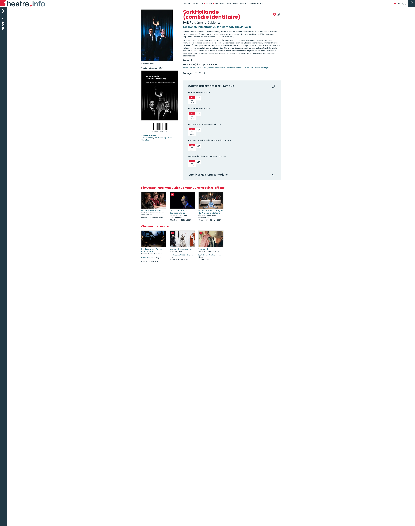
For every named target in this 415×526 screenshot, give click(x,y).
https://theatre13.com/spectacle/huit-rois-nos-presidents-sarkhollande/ (187, 60)
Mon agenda (232, 3)
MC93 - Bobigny (147, 258)
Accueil (187, 3)
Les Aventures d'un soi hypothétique (151, 250)
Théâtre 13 (203, 68)
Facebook (200, 73)
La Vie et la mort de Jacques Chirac (179, 211)
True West (203, 249)
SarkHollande (148, 135)
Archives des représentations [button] (208, 174)
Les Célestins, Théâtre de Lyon (181, 255)
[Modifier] (198, 98)
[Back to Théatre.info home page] (22, 3)
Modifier (279, 14)
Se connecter (411, 3)
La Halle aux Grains (196, 92)
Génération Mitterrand (151, 210)
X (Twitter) (204, 73)
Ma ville (209, 3)
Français (395, 3)
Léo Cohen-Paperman (163, 138)
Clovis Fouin (145, 140)
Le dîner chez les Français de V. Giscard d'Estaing (210, 211)
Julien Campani (147, 138)
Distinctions (198, 3)
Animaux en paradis (191, 68)
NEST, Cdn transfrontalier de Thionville (205, 140)
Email (196, 73)
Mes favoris (219, 3)
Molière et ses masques (181, 249)
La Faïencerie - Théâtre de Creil (202, 124)
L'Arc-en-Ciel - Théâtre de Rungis (256, 68)
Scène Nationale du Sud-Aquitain (202, 156)
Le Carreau (237, 68)
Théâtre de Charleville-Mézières (220, 68)
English (399, 3)
